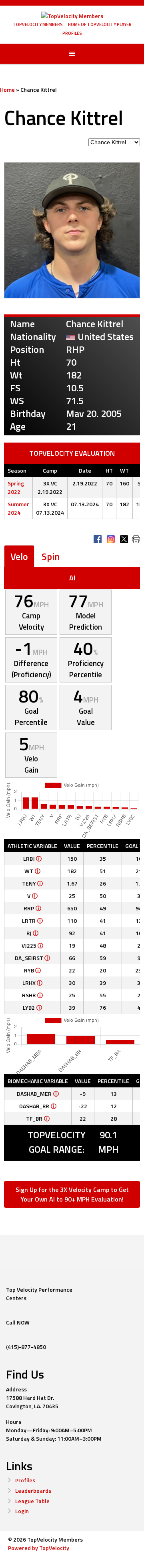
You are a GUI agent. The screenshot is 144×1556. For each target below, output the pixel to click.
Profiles (25, 1480)
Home (7, 89)
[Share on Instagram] (111, 539)
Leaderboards (33, 1490)
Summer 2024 (18, 508)
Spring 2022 (16, 487)
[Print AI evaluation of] (136, 539)
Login (22, 1511)
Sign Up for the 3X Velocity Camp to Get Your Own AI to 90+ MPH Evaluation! (72, 1194)
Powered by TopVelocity (38, 1548)
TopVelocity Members (38, 24)
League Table (32, 1501)
